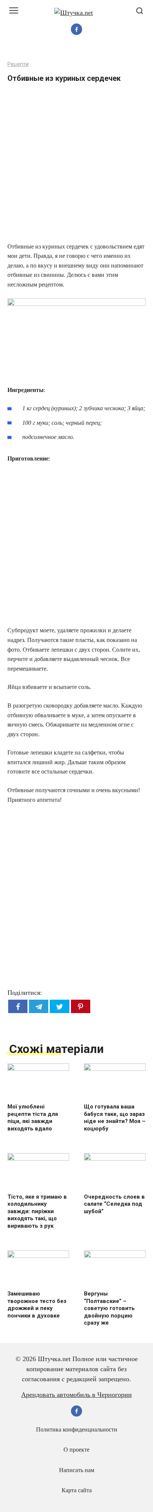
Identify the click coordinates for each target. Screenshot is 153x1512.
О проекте (76, 1449)
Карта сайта (77, 1490)
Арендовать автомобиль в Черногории (76, 1394)
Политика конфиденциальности (76, 1429)
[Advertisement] (76, 165)
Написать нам (76, 1470)
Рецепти (18, 64)
